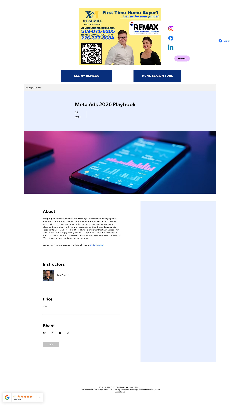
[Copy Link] (68, 332)
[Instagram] (171, 28)
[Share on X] (52, 332)
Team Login (120, 392)
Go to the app (96, 245)
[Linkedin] (171, 47)
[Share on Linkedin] (60, 332)
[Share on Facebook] (44, 332)
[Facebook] (171, 38)
